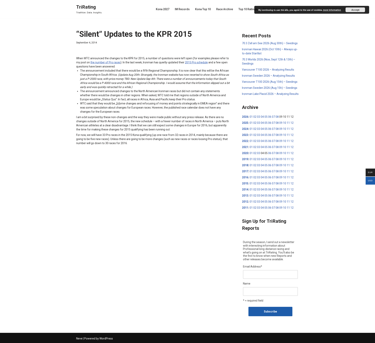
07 (273, 116)
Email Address (252, 266)
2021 (245, 147)
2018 (245, 165)
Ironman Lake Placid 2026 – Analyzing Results (270, 93)
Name (246, 283)
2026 (245, 116)
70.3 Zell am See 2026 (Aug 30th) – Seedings (270, 43)
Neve (79, 338)
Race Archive (224, 9)
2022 (245, 141)
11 (288, 122)
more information (332, 9)
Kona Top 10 (203, 9)
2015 (245, 183)
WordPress (106, 338)
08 (277, 116)
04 (262, 116)
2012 (245, 201)
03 (258, 116)
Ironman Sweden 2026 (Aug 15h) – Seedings (269, 87)
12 (292, 122)
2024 (245, 128)
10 (284, 122)
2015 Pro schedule (196, 62)
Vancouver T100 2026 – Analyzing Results (268, 69)
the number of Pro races (105, 62)
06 (269, 116)
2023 (245, 134)
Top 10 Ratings (247, 9)
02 (254, 116)
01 (251, 116)
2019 (245, 159)
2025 (245, 122)
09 (280, 122)
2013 (245, 195)
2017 (245, 171)
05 (266, 116)
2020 (245, 153)
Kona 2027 (162, 9)
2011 (245, 207)
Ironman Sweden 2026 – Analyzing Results (268, 75)
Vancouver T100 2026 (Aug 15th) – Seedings (269, 81)
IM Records (182, 9)
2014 (245, 189)
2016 (245, 177)
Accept (355, 10)
